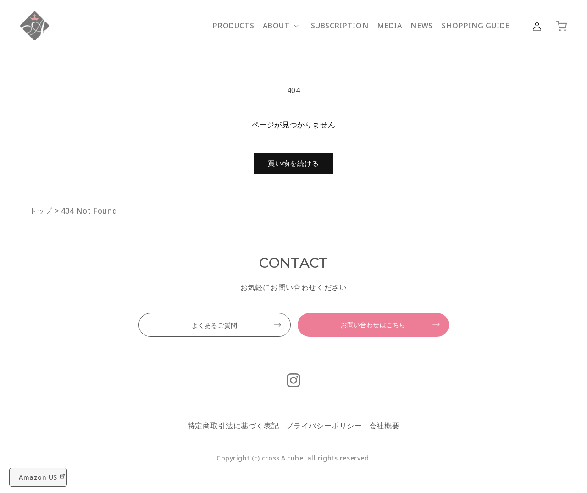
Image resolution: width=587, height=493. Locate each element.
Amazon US (38, 477)
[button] (282, 26)
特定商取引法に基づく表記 (233, 426)
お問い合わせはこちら (373, 324)
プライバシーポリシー (324, 426)
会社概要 (384, 426)
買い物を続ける (293, 163)
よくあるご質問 (214, 325)
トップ (40, 211)
